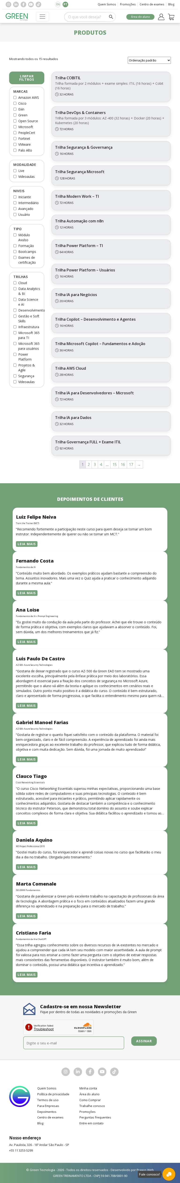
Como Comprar (90, 1100)
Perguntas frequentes (95, 1117)
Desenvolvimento (31, 310)
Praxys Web (145, 1170)
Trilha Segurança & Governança (83, 147)
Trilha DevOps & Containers (80, 112)
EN (58, 4)
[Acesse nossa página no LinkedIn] (16, 4)
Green (22, 115)
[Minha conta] (161, 17)
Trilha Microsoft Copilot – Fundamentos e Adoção (100, 343)
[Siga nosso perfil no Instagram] (8, 4)
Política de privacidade (53, 1094)
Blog (171, 4)
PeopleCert (26, 132)
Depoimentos (46, 1112)
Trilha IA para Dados (73, 417)
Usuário (24, 214)
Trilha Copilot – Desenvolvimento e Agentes (95, 319)
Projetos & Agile (26, 367)
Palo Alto (25, 150)
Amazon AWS (28, 97)
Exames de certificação (27, 260)
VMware (24, 144)
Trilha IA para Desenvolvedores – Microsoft (94, 393)
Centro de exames (152, 4)
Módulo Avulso (24, 237)
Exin (21, 109)
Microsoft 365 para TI (29, 335)
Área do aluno (140, 17)
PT (65, 4)
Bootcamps (27, 251)
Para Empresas (48, 1106)
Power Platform (25, 356)
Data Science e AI (28, 302)
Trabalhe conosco (92, 1106)
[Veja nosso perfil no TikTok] (38, 4)
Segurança (26, 376)
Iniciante (24, 197)
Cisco (22, 103)
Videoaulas (26, 176)
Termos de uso (48, 1100)
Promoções (127, 4)
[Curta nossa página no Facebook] (23, 4)
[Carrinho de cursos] (171, 17)
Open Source (28, 121)
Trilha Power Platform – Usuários (85, 270)
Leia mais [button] (27, 544)
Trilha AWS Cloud (70, 368)
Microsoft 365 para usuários (29, 346)
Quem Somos (107, 4)
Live (21, 170)
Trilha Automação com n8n (79, 221)
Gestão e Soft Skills (28, 318)
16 (123, 464)
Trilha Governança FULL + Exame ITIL (88, 442)
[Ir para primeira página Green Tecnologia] (17, 17)
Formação (26, 245)
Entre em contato (91, 1123)
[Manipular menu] (42, 16)
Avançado (25, 208)
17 (131, 464)
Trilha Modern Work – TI (77, 196)
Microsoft (25, 127)
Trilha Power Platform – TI (79, 245)
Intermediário (28, 203)
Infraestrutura (28, 327)
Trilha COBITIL (68, 77)
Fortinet (24, 138)
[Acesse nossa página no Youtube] (31, 4)
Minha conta (88, 1088)
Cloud (22, 283)
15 (114, 464)
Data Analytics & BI (29, 291)
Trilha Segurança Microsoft (80, 171)
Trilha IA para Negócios (76, 294)
